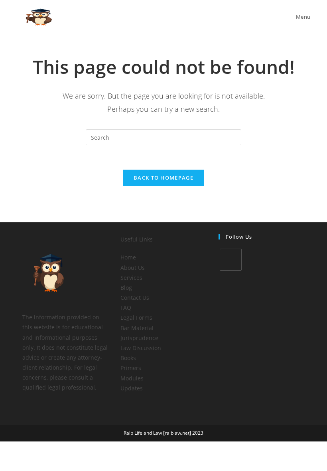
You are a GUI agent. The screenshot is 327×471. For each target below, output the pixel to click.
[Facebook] (231, 260)
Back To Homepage (163, 177)
